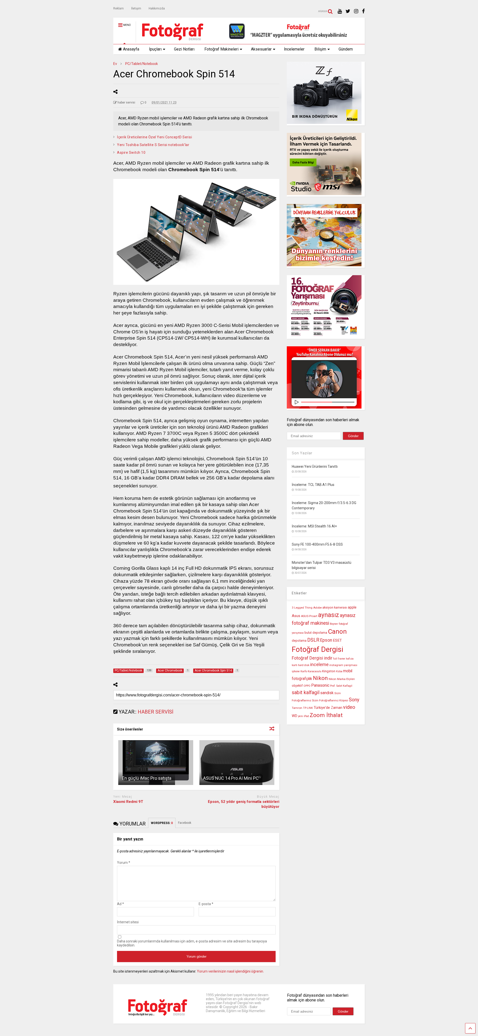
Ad (120, 904)
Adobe (317, 607)
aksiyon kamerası (334, 607)
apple (352, 607)
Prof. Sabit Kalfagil (341, 685)
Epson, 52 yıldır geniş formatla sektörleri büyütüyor (243, 804)
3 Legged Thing (302, 607)
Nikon (320, 678)
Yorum (123, 863)
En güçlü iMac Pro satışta (146, 778)
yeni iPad (303, 716)
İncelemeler (294, 49)
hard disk (303, 665)
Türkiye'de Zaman (328, 708)
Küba (339, 671)
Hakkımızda (157, 8)
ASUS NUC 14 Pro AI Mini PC (231, 778)
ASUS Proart (309, 616)
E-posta (206, 904)
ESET (337, 640)
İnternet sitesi (128, 922)
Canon (337, 631)
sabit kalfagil (305, 692)
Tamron (297, 708)
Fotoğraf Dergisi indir (312, 658)
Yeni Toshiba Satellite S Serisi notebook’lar (153, 145)
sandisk (327, 693)
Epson (326, 640)
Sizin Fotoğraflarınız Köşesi (330, 700)
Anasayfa (131, 49)
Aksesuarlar (261, 49)
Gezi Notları (184, 49)
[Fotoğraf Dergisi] (170, 40)
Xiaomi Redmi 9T (128, 801)
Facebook (185, 823)
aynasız (328, 615)
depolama (299, 640)
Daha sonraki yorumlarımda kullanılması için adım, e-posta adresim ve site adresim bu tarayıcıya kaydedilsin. (192, 943)
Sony (354, 700)
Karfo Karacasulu (310, 671)
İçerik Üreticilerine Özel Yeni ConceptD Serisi (154, 137)
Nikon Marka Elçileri (342, 679)
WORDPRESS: (162, 823)
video (349, 707)
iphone (296, 671)
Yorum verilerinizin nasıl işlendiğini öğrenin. (230, 971)
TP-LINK (308, 708)
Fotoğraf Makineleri (221, 49)
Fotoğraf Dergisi (317, 649)
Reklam (118, 8)
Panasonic (320, 685)
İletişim (136, 8)
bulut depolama (315, 632)
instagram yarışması (343, 665)
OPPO (306, 685)
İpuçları (155, 49)
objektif (297, 685)
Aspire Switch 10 (131, 153)
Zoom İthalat (326, 715)
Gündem (346, 49)
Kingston (328, 671)
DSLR (313, 640)
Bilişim (320, 49)
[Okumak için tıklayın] (155, 762)
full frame (339, 658)
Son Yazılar (302, 453)
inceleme (319, 664)
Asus (296, 616)
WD (294, 716)
